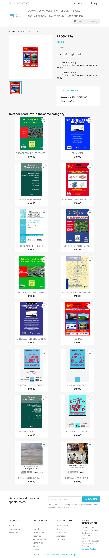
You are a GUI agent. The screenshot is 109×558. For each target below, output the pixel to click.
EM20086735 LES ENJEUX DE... (31, 385)
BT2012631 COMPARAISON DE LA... (77, 199)
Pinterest (79, 54)
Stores (36, 549)
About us (37, 536)
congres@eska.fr (89, 549)
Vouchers (60, 539)
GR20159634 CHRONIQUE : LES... (31, 339)
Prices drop (14, 525)
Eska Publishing (48, 10)
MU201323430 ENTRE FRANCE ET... (77, 292)
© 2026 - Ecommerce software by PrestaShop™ (54, 554)
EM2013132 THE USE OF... (77, 431)
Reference (65, 97)
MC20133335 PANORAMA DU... (77, 478)
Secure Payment (40, 539)
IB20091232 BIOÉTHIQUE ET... (32, 246)
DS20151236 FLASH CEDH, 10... (77, 246)
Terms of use (38, 532)
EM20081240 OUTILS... (77, 385)
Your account (65, 520)
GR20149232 (77, 153)
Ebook (65, 10)
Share (66, 54)
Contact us (38, 543)
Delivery (36, 525)
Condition (65, 101)
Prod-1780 (77, 339)
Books (32, 10)
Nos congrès (75, 16)
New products (15, 529)
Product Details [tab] (70, 90)
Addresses (61, 536)
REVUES (76, 10)
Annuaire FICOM (37, 16)
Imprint (36, 529)
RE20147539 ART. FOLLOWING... (32, 292)
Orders (59, 529)
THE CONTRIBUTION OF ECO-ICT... (31, 153)
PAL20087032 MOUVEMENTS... (31, 199)
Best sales (13, 532)
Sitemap (36, 546)
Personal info (62, 525)
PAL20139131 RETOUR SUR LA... (31, 431)
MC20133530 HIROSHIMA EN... (31, 478)
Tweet (72, 54)
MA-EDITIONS (56, 16)
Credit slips (61, 532)
